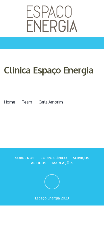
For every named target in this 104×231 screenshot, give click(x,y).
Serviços (81, 158)
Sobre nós (24, 158)
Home (9, 102)
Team (27, 102)
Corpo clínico (53, 158)
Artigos (38, 163)
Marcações (62, 163)
